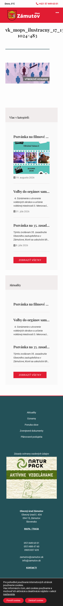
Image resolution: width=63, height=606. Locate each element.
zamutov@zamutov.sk (31, 557)
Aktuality (31, 412)
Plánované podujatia (31, 436)
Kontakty (31, 568)
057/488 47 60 (31, 546)
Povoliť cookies (13, 600)
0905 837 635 (31, 550)
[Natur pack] (31, 477)
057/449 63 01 (31, 543)
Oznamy (31, 418)
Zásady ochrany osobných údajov (31, 453)
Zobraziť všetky (30, 260)
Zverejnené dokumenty (31, 430)
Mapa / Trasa (31, 529)
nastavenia (9, 594)
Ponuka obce (31, 424)
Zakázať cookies (35, 600)
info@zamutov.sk (31, 560)
